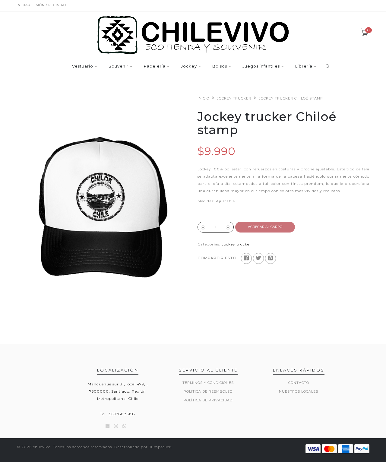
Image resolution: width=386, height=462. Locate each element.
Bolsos (219, 66)
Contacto (298, 383)
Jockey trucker (234, 98)
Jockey (189, 66)
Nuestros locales (298, 391)
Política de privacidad (208, 400)
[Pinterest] (270, 258)
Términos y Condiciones (208, 383)
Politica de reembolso (208, 391)
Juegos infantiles (261, 66)
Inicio (203, 98)
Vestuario (82, 66)
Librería (303, 66)
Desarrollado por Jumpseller (142, 447)
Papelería (155, 66)
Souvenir (118, 66)
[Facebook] (246, 258)
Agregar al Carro (265, 227)
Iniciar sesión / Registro (41, 5)
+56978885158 (121, 414)
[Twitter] (258, 258)
